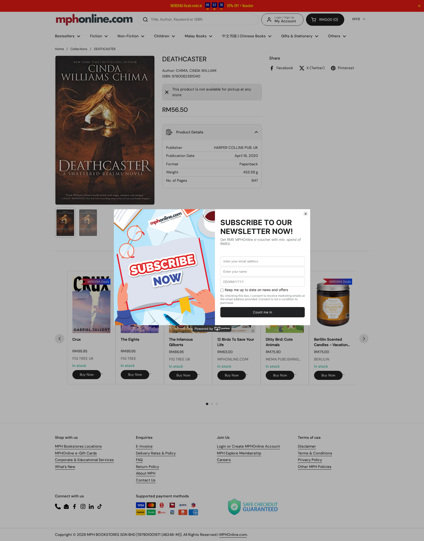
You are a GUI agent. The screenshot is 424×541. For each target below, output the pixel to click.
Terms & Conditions (315, 453)
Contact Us (146, 480)
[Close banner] (419, 6)
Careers (224, 459)
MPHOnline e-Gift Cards (76, 453)
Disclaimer (307, 446)
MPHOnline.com (233, 534)
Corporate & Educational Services (84, 459)
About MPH (145, 473)
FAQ (139, 459)
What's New (65, 466)
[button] (325, 19)
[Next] (364, 338)
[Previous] (59, 338)
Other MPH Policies (314, 466)
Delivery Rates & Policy (156, 453)
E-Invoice (144, 446)
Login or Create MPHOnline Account (248, 446)
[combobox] (198, 19)
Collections (78, 49)
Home (59, 49)
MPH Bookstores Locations (78, 446)
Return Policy (147, 466)
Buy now (87, 374)
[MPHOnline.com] (94, 19)
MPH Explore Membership (239, 453)
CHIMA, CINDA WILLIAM (196, 70)
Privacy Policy (310, 459)
